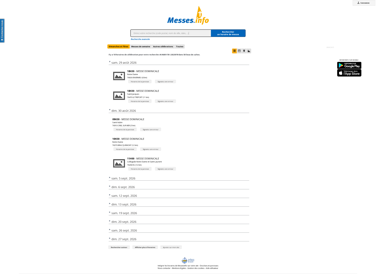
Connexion (365, 3)
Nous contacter (164, 268)
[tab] (118, 46)
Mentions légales (179, 268)
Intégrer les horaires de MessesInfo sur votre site (178, 265)
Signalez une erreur (165, 81)
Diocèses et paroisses (209, 265)
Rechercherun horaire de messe (228, 33)
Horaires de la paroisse (140, 81)
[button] (234, 51)
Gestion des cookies (195, 268)
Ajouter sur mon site (171, 247)
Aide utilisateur (212, 268)
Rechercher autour (119, 247)
